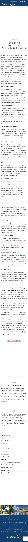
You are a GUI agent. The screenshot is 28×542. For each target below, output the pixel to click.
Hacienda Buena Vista (6, 446)
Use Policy (16, 519)
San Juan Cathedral (6, 470)
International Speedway (7, 448)
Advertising (15, 517)
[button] (23, 4)
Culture (14, 408)
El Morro (3, 438)
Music (14, 411)
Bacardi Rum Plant (6, 435)
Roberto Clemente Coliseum (8, 464)
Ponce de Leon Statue (10, 305)
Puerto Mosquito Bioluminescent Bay (10, 462)
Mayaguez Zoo (5, 459)
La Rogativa (4, 451)
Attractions (14, 39)
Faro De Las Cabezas (6, 440)
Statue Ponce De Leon (6, 473)
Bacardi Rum (4, 272)
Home (3, 517)
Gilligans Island (5, 443)
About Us (8, 517)
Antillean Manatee (14, 385)
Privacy (10, 519)
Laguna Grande (5, 454)
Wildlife (14, 382)
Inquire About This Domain (18, 1)
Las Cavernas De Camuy (7, 456)
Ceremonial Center (9, 307)
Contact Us (22, 517)
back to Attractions (14, 340)
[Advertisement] (14, 24)
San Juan (3, 99)
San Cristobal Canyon (6, 467)
